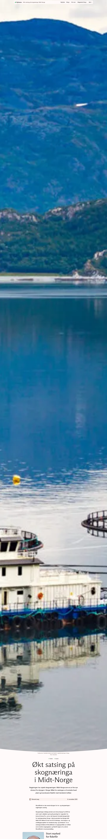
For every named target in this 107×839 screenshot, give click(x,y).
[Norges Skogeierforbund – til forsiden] (15, 2)
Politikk (51, 758)
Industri (57, 758)
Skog (67, 2)
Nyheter (19, 2)
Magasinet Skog (82, 2)
